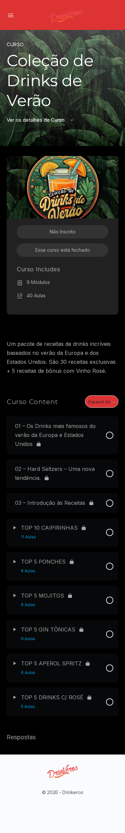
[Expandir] (15, 528)
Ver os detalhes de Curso (36, 120)
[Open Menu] (11, 14)
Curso (15, 44)
